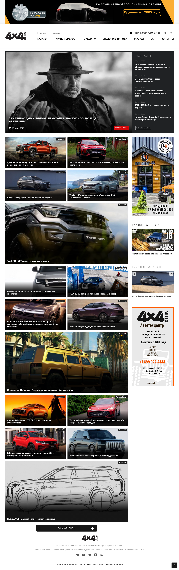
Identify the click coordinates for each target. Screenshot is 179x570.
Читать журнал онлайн (145, 33)
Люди (12, 112)
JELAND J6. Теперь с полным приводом (150, 254)
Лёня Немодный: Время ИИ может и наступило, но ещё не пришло (52, 120)
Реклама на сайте (95, 564)
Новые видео (146, 225)
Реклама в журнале (114, 564)
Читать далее (121, 128)
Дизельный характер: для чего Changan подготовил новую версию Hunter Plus (149, 297)
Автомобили (121, 139)
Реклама (56, 33)
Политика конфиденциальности (70, 564)
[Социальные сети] (165, 33)
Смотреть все (143, 128)
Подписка (41, 33)
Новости (60, 139)
